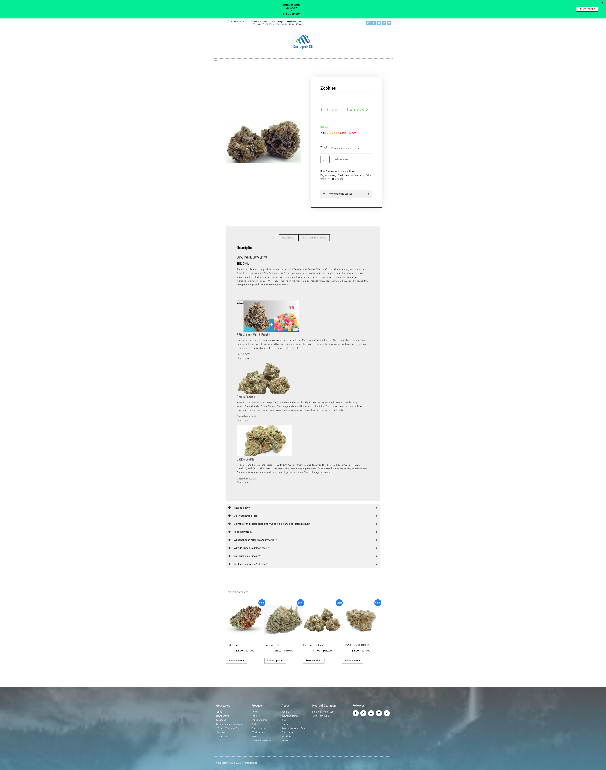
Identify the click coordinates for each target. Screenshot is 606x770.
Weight (324, 147)
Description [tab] (288, 237)
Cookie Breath (245, 458)
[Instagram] (368, 23)
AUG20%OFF (587, 9)
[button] (215, 61)
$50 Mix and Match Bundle (253, 334)
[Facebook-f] (373, 23)
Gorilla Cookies (246, 396)
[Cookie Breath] (264, 440)
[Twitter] (389, 23)
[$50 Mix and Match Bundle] (271, 316)
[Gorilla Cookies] (264, 378)
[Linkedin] (384, 23)
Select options (236, 660)
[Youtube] (379, 23)
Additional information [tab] (314, 237)
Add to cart (341, 159)
